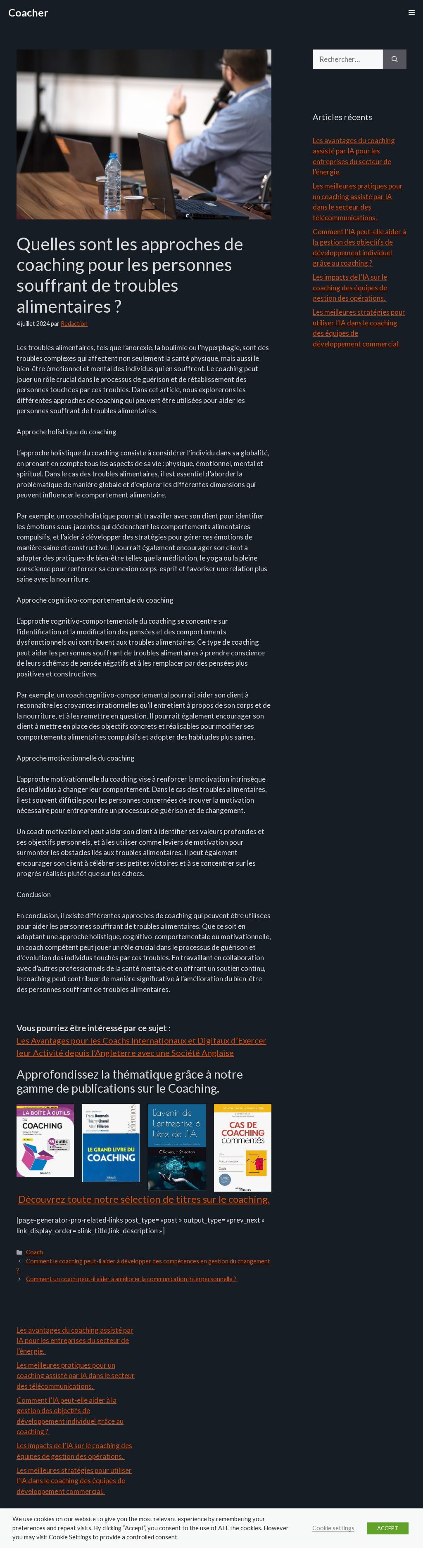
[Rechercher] (394, 59)
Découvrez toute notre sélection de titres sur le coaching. (144, 1199)
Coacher (28, 12)
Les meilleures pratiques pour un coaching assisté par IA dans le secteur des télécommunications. (76, 1375)
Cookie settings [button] (333, 1528)
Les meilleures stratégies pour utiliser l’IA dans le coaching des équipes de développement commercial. (74, 1481)
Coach (34, 1252)
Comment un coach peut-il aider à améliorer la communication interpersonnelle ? (132, 1278)
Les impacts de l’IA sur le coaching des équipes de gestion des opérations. (350, 287)
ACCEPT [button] (387, 1528)
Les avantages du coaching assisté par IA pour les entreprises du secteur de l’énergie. (75, 1340)
